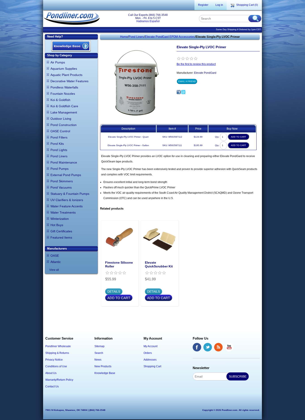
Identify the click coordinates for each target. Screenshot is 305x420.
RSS (218, 347)
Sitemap (99, 346)
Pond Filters (58, 137)
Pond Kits (57, 143)
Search (98, 353)
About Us (50, 373)
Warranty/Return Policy (59, 379)
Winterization (59, 218)
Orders (148, 353)
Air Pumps (57, 62)
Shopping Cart (152, 366)
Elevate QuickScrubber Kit (159, 264)
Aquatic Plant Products (66, 75)
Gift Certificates (61, 231)
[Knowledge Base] (71, 46)
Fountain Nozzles (62, 93)
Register (203, 4)
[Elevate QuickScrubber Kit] (160, 239)
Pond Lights (58, 150)
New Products (102, 366)
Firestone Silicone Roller (119, 264)
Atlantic (55, 262)
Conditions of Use (56, 366)
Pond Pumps (59, 168)
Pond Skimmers (61, 181)
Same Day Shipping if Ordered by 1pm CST (238, 29)
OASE (54, 255)
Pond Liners (58, 156)
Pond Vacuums (61, 187)
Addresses (150, 359)
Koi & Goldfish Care (64, 106)
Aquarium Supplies (63, 68)
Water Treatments (63, 212)
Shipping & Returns (57, 353)
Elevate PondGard (205, 72)
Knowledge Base (104, 373)
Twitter (207, 347)
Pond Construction (63, 125)
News (97, 359)
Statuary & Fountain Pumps (69, 193)
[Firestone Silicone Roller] (120, 239)
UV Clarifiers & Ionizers (66, 200)
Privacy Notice (54, 359)
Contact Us (52, 386)
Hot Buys (56, 225)
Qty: (217, 137)
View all (54, 269)
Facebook (197, 347)
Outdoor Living (60, 118)
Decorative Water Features (69, 81)
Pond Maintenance (63, 162)
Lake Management (63, 112)
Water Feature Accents (66, 206)
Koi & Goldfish (60, 100)
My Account (150, 346)
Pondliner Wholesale (58, 346)
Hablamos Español (148, 21)
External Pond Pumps (65, 175)
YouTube (229, 347)
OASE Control (60, 131)
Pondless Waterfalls (64, 87)
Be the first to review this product (196, 64)
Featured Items (61, 237)
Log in (219, 4)
